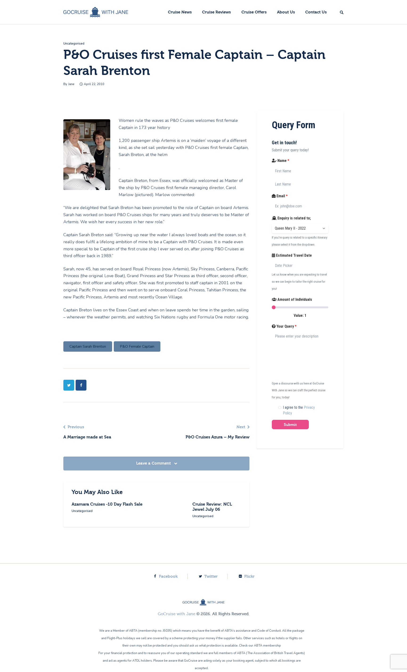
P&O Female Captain (137, 346)
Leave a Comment (154, 463)
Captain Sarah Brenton (87, 346)
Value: (300, 315)
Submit (290, 425)
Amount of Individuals (294, 299)
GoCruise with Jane (176, 614)
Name (283, 160)
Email (282, 196)
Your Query (286, 326)
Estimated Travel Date (293, 255)
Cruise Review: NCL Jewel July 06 (212, 507)
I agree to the (299, 410)
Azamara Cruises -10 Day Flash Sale (107, 504)
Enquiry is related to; (294, 218)
